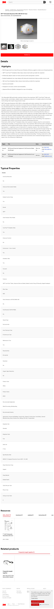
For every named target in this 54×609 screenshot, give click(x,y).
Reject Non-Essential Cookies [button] (37, 601)
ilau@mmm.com (48, 156)
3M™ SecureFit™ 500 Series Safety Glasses (8, 576)
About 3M (4, 591)
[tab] (7, 515)
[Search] (44, 2)
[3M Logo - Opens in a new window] (4, 2)
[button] (44, 604)
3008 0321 (46, 147)
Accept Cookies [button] (35, 604)
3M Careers (4, 592)
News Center (19, 591)
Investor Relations (5, 594)
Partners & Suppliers (5, 596)
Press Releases (19, 592)
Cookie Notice (34, 598)
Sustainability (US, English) (6, 597)
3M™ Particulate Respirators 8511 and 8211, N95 (8, 535)
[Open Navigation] (50, 2)
